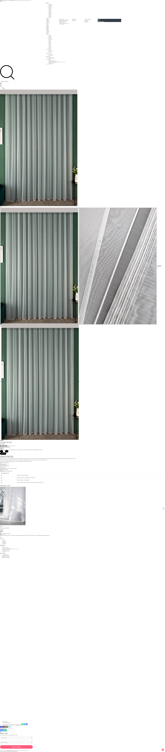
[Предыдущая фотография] (0, 206)
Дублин (50, 12)
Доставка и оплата (52, 60)
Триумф (50, 13)
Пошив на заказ (51, 63)
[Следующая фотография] (1, 206)
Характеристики (3, 456)
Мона (50, 43)
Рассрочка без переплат (53, 62)
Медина (47, 27)
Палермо (50, 46)
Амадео (50, 4)
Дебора (50, 42)
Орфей (50, 9)
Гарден (47, 25)
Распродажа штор (52, 58)
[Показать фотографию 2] (118, 266)
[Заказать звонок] (7, 731)
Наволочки (48, 56)
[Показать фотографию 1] (39, 266)
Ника (49, 45)
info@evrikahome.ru (6, 722)
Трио (49, 40)
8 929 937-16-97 (23, 0)
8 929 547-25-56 (28, 0)
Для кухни (86, 21)
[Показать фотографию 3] (159, 266)
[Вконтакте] (0, 536)
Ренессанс (50, 7)
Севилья (50, 10)
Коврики (47, 53)
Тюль (3, 87)
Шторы (47, 3)
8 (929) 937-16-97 (6, 555)
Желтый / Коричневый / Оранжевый (62, 21)
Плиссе (50, 36)
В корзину (3, 453)
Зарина (50, 6)
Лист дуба (50, 54)
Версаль (50, 5)
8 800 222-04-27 (18, 0)
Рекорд (50, 14)
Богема (50, 11)
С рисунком (74, 20)
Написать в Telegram (6, 557)
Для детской (87, 20)
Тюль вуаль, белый (4, 528)
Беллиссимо (48, 21)
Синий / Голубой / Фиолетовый (64, 23)
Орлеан (47, 28)
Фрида (50, 48)
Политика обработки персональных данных (7, 728)
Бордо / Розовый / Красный (63, 20)
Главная (47, 2)
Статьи (4, 551)
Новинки (4, 543)
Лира (50, 39)
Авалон (50, 47)
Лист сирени (51, 55)
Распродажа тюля (52, 57)
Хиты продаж (5, 542)
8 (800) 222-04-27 (6, 554)
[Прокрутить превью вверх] (0, 207)
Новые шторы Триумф (101, 21)
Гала (47, 24)
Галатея (50, 8)
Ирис (50, 37)
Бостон (50, 15)
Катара (50, 35)
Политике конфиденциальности (24, 750)
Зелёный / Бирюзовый (62, 22)
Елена (50, 44)
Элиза (50, 41)
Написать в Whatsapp (6, 556)
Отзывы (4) (8, 456)
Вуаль (1, 526)
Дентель (50, 38)
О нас (50, 59)
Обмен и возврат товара (53, 61)
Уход (12, 456)
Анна (50, 34)
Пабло (50, 16)
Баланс (47, 20)
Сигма (50, 17)
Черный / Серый (61, 24)
